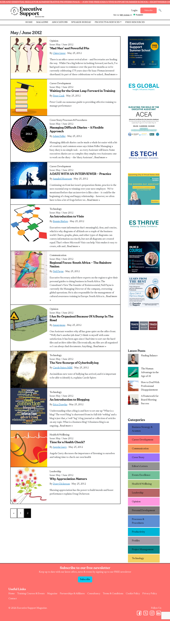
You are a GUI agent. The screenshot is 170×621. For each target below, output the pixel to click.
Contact (12, 598)
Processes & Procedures (75, 120)
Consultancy (93, 593)
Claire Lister (59, 53)
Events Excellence (141, 475)
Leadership (55, 471)
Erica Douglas (60, 404)
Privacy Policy (149, 593)
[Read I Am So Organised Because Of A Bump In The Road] (29, 323)
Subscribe (148, 10)
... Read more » (110, 74)
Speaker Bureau (81, 22)
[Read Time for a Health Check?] (29, 448)
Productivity (138, 532)
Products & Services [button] (107, 22)
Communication (58, 255)
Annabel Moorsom (62, 179)
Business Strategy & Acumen (142, 429)
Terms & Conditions (113, 593)
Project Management (143, 549)
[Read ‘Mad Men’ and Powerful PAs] (29, 55)
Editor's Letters (140, 466)
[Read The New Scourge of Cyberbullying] (29, 369)
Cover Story (56, 120)
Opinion (54, 41)
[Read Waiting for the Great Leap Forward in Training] (29, 97)
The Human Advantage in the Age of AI (150, 372)
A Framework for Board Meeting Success (150, 400)
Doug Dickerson (61, 484)
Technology (56, 209)
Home (28, 22)
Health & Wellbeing (59, 435)
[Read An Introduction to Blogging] (29, 406)
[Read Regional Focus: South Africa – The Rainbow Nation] (29, 269)
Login (134, 10)
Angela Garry (60, 447)
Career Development (60, 83)
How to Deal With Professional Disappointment (150, 386)
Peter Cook (58, 96)
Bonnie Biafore (60, 221)
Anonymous (59, 325)
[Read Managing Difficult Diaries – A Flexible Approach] (29, 134)
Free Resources (135, 22)
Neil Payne (58, 271)
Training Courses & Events (31, 593)
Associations (60, 22)
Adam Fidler (59, 136)
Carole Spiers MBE (63, 368)
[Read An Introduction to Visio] (29, 223)
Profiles (136, 540)
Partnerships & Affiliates (72, 593)
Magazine (42, 22)
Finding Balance (149, 355)
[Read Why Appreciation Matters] (29, 485)
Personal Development (143, 510)
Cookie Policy (133, 593)
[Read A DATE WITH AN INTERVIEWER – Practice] (29, 180)
